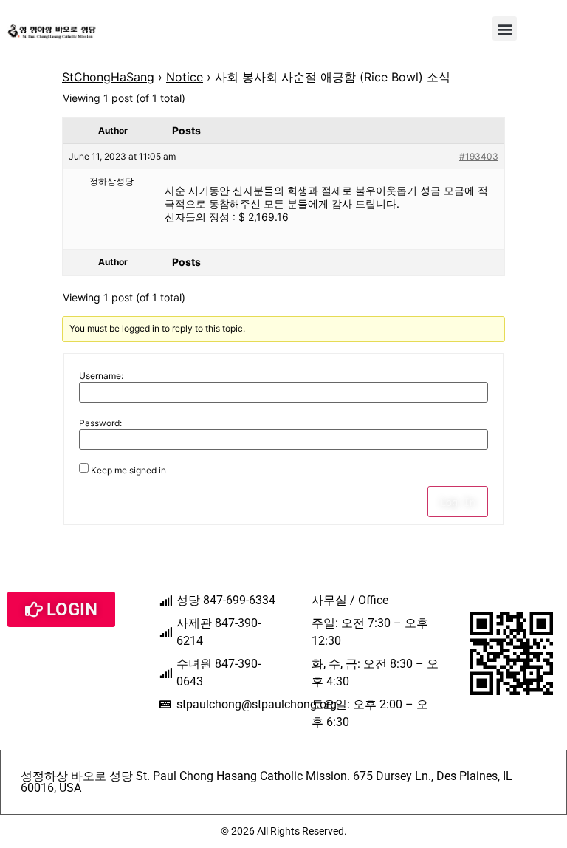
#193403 (478, 156)
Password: (100, 423)
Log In (457, 501)
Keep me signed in (128, 470)
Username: (101, 376)
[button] (504, 28)
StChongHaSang (108, 76)
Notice (184, 76)
